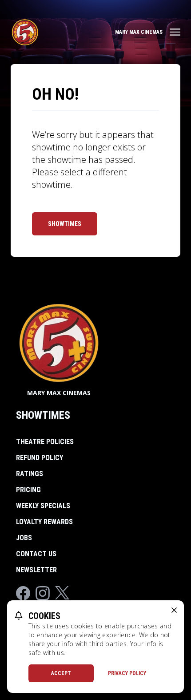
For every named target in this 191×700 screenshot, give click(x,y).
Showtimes (64, 223)
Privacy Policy (127, 673)
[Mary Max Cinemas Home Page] (25, 32)
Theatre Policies (45, 441)
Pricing (28, 490)
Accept (61, 673)
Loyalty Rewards (44, 522)
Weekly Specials (43, 506)
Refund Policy (39, 457)
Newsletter (36, 570)
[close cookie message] (174, 610)
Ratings (29, 473)
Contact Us (36, 554)
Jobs (24, 538)
